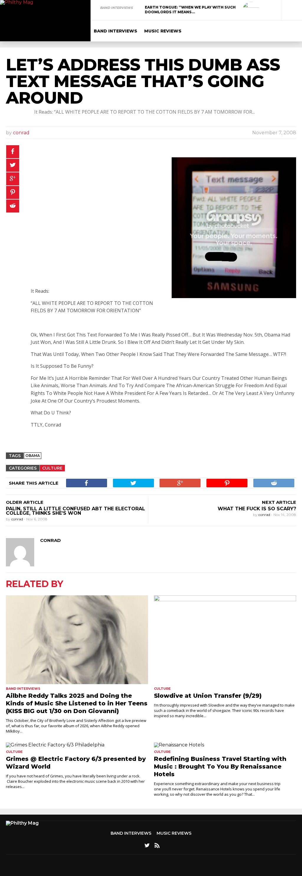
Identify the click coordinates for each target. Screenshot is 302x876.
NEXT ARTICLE (279, 502)
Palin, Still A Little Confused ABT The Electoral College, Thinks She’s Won (75, 511)
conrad (21, 132)
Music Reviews (162, 31)
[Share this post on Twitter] (12, 165)
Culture (52, 468)
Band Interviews (116, 8)
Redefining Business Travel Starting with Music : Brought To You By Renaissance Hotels (220, 766)
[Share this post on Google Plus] (12, 178)
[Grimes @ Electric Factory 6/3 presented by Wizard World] (77, 745)
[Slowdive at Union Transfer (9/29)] (225, 639)
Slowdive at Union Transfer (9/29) (208, 695)
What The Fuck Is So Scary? (257, 508)
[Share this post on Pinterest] (12, 192)
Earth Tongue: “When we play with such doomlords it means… (190, 9)
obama (32, 455)
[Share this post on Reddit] (12, 206)
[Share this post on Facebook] (12, 151)
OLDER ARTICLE (24, 502)
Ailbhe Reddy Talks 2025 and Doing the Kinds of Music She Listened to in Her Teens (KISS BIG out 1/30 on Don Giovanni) (76, 703)
